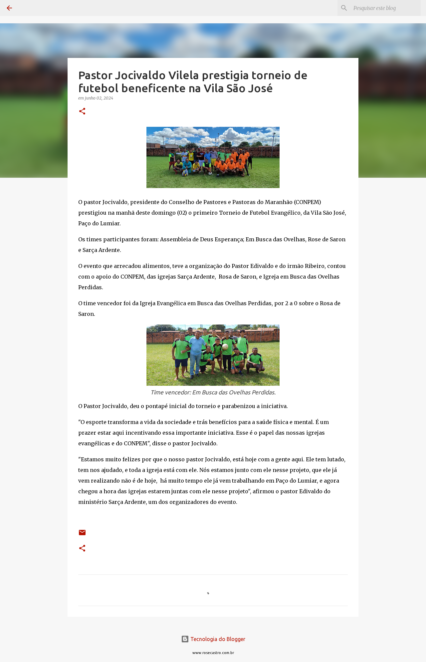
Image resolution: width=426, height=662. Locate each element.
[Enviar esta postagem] (82, 535)
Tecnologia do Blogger (217, 639)
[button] (82, 111)
